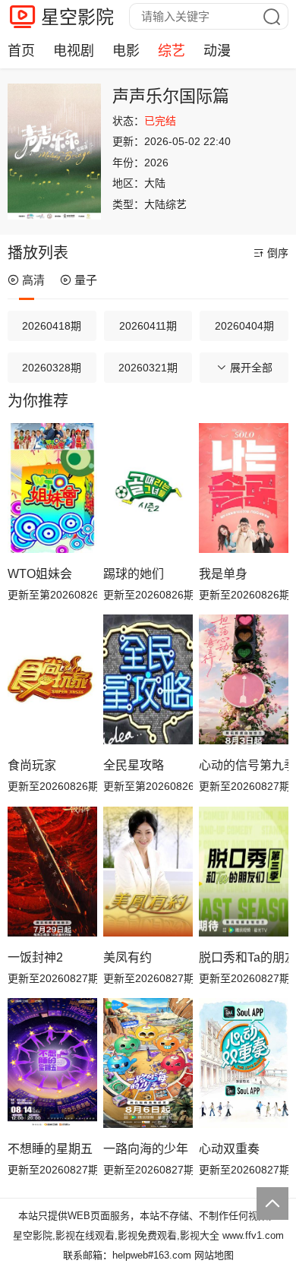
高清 (33, 279)
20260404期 (244, 326)
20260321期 (148, 368)
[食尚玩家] (52, 679)
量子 (85, 279)
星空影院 (77, 17)
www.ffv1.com (253, 1235)
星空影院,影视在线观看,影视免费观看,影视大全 (116, 1235)
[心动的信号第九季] (243, 679)
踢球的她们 (133, 573)
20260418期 (51, 326)
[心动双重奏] (243, 1063)
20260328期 (51, 368)
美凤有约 (127, 957)
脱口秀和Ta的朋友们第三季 (243, 957)
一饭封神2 (35, 957)
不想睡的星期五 (50, 1148)
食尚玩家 (32, 765)
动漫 (217, 50)
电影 (126, 50)
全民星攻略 (133, 765)
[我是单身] (243, 488)
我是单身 (223, 573)
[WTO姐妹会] (52, 488)
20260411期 (148, 326)
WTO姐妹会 (40, 573)
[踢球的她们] (148, 488)
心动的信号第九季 (243, 765)
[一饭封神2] (52, 872)
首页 (21, 50)
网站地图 (214, 1255)
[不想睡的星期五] (52, 1063)
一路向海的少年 (145, 1148)
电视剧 (73, 50)
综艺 (171, 50)
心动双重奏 (229, 1148)
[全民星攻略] (148, 679)
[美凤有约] (148, 872)
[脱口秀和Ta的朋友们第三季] (243, 872)
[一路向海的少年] (148, 1063)
